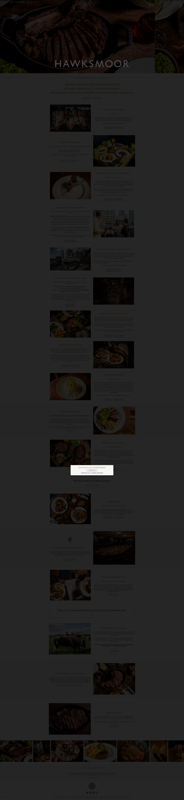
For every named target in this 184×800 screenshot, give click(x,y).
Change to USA (85, 472)
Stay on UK (92, 470)
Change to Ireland (97, 472)
